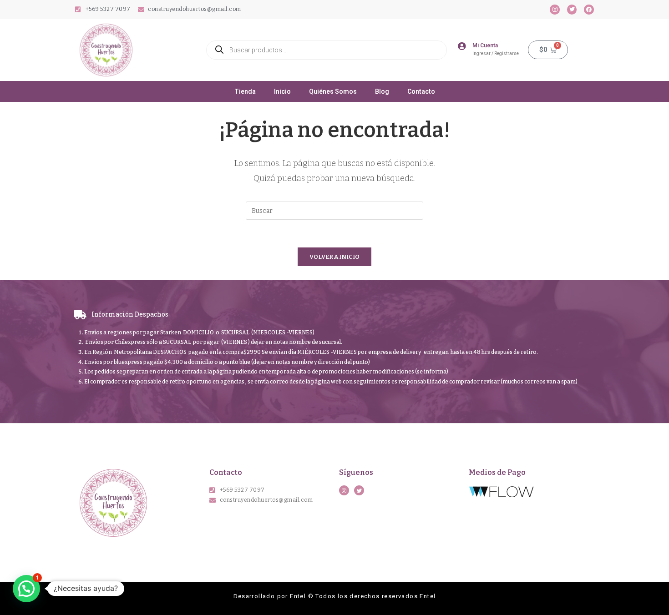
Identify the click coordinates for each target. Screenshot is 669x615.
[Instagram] (555, 10)
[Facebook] (589, 10)
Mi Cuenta (485, 45)
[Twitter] (572, 10)
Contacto (421, 91)
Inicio (282, 91)
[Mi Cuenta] (461, 46)
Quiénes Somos (333, 91)
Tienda (245, 91)
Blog (382, 91)
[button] (26, 588)
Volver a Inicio (334, 256)
